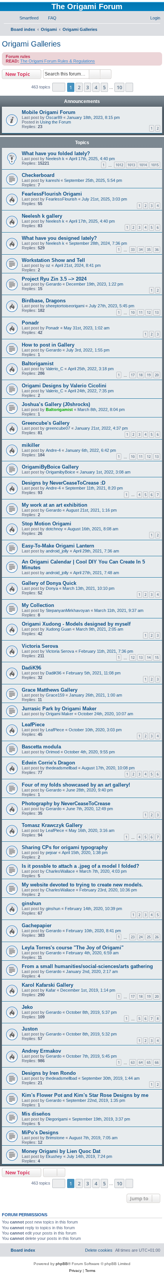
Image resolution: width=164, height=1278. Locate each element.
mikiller (31, 445)
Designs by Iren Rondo (49, 1073)
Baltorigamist (37, 363)
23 (133, 936)
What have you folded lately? (56, 153)
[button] (58, 87)
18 (141, 374)
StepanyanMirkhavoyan (68, 610)
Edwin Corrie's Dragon (48, 763)
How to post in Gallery (48, 345)
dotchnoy (54, 529)
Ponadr (30, 323)
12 (149, 312)
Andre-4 (53, 450)
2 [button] (79, 87)
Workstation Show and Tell (53, 260)
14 (149, 657)
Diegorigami (57, 1119)
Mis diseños (36, 1114)
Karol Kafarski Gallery (47, 985)
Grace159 (55, 695)
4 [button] (96, 87)
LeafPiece (33, 724)
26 (157, 936)
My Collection (38, 605)
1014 (143, 164)
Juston (30, 1029)
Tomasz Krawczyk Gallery (52, 825)
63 (133, 1062)
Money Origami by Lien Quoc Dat (61, 1151)
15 (157, 657)
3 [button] (87, 87)
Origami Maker (59, 713)
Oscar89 (54, 117)
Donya (52, 588)
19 (149, 374)
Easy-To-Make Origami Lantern (58, 546)
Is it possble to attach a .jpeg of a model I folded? (80, 866)
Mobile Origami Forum (49, 112)
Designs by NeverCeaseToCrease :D (63, 483)
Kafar (51, 990)
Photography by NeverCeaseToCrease (66, 803)
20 (157, 374)
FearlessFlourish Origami (52, 194)
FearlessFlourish (61, 199)
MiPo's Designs (40, 1132)
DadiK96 (31, 668)
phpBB (62, 1264)
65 (149, 1062)
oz (48, 265)
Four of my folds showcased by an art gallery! (76, 785)
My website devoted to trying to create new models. (82, 885)
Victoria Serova (40, 646)
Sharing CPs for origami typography (65, 847)
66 (157, 1062)
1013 (131, 164)
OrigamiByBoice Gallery (50, 467)
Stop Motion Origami (46, 524)
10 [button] (119, 87)
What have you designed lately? (59, 238)
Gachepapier (36, 925)
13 (157, 312)
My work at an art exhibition (54, 505)
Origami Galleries (31, 44)
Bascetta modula (41, 747)
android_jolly (57, 551)
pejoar (51, 852)
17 (133, 374)
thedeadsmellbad (61, 768)
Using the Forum (55, 122)
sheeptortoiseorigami (65, 305)
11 (141, 312)
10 (133, 312)
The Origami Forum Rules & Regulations (57, 61)
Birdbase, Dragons (44, 300)
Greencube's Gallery (45, 423)
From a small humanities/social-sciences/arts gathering (87, 966)
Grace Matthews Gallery (49, 690)
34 (141, 249)
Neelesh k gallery (42, 216)
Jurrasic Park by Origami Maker (59, 708)
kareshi (52, 180)
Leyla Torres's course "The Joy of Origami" (73, 947)
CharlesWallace (60, 871)
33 (133, 249)
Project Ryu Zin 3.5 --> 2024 (54, 279)
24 (141, 936)
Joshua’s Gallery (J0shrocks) (56, 404)
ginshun (31, 903)
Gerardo (53, 284)
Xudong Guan (58, 629)
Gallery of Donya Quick (49, 583)
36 (157, 249)
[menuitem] (26, 17)
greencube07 (58, 428)
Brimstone (55, 1137)
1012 (119, 164)
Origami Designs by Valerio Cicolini (64, 386)
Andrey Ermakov (41, 1051)
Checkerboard (38, 175)
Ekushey (54, 1156)
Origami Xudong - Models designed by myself (76, 624)
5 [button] (104, 87)
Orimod (52, 752)
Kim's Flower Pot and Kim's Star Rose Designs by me (85, 1095)
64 (141, 1062)
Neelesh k (55, 158)
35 (149, 249)
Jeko (27, 1007)
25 (149, 936)
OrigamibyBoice (60, 472)
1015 (155, 164)
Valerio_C (54, 368)
